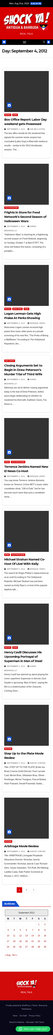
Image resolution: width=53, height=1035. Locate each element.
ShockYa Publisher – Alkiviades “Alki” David (26, 1022)
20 (26, 941)
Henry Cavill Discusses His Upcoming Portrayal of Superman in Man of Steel (23, 656)
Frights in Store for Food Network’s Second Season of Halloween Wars (25, 217)
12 (20, 935)
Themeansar (26, 1009)
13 (26, 935)
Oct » (14, 955)
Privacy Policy (34, 1016)
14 (32, 935)
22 (39, 941)
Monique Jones (37, 323)
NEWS (15, 115)
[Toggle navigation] (25, 42)
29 (39, 947)
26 (20, 947)
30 (45, 947)
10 (8, 935)
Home (15, 1016)
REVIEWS (8, 748)
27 (26, 947)
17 (8, 941)
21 (32, 941)
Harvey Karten (38, 763)
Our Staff (23, 1016)
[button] (44, 42)
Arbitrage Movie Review (21, 846)
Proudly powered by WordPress (18, 1005)
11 (14, 935)
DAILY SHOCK (9, 360)
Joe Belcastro (37, 129)
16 (45, 935)
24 (8, 947)
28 (32, 947)
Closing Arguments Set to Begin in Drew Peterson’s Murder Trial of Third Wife (23, 370)
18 (14, 941)
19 (20, 941)
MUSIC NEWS (17, 309)
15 (39, 935)
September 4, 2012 (16, 129)
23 (45, 941)
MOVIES (7, 115)
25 (14, 947)
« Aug (7, 955)
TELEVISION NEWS (11, 207)
